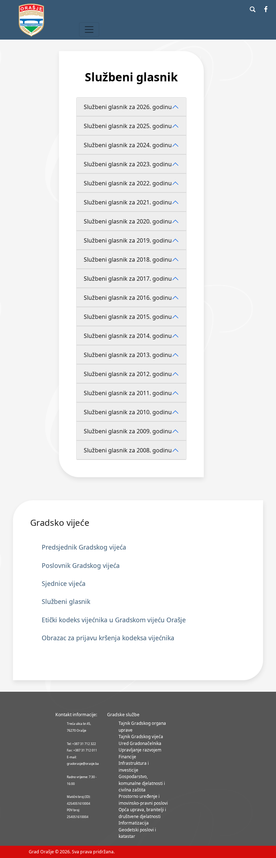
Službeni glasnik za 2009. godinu (128, 431)
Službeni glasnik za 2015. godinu (128, 317)
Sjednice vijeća (64, 583)
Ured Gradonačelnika (140, 743)
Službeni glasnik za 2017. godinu (128, 279)
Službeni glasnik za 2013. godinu (128, 355)
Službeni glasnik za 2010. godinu (128, 412)
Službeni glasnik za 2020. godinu (128, 221)
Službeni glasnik (66, 601)
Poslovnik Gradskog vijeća (81, 565)
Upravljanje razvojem (140, 750)
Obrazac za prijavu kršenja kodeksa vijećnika (108, 637)
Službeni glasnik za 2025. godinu (128, 126)
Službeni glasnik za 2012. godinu (128, 374)
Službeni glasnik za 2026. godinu (128, 107)
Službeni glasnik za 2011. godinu (128, 393)
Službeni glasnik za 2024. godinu (128, 145)
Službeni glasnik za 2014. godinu (128, 336)
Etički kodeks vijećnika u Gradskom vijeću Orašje (114, 619)
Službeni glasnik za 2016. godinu (128, 298)
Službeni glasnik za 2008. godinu (128, 450)
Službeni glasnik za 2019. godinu (128, 240)
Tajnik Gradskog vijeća (141, 736)
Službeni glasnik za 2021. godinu (128, 202)
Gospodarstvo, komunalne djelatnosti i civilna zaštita (142, 782)
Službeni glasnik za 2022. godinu (128, 183)
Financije (127, 756)
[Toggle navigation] (89, 29)
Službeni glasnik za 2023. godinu (128, 164)
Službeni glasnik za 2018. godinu (128, 259)
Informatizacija (134, 823)
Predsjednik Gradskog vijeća (84, 547)
